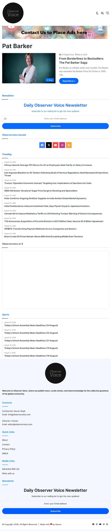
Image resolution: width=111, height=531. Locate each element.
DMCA (5, 453)
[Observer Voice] (13, 13)
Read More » (69, 81)
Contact (6, 444)
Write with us (8, 473)
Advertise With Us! (10, 469)
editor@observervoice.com (20, 424)
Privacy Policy (8, 449)
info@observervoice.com (19, 414)
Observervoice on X (12, 243)
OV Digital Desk (67, 54)
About (5, 440)
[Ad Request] (54, 38)
